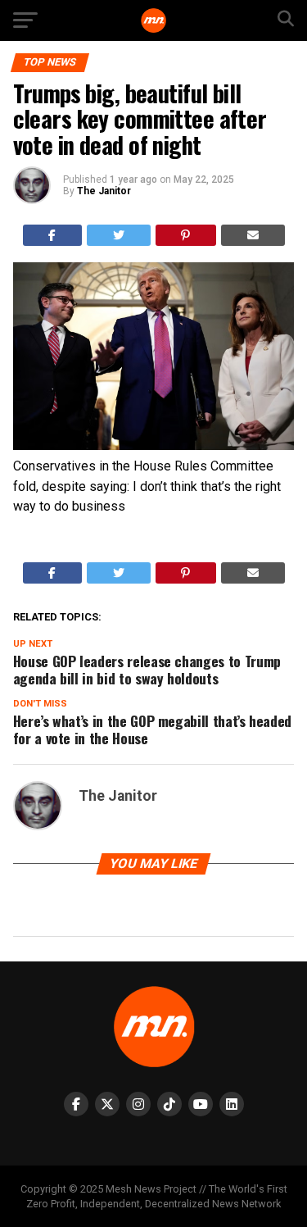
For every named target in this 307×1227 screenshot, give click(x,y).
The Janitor (104, 191)
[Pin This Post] (186, 235)
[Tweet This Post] (119, 235)
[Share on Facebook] (53, 235)
